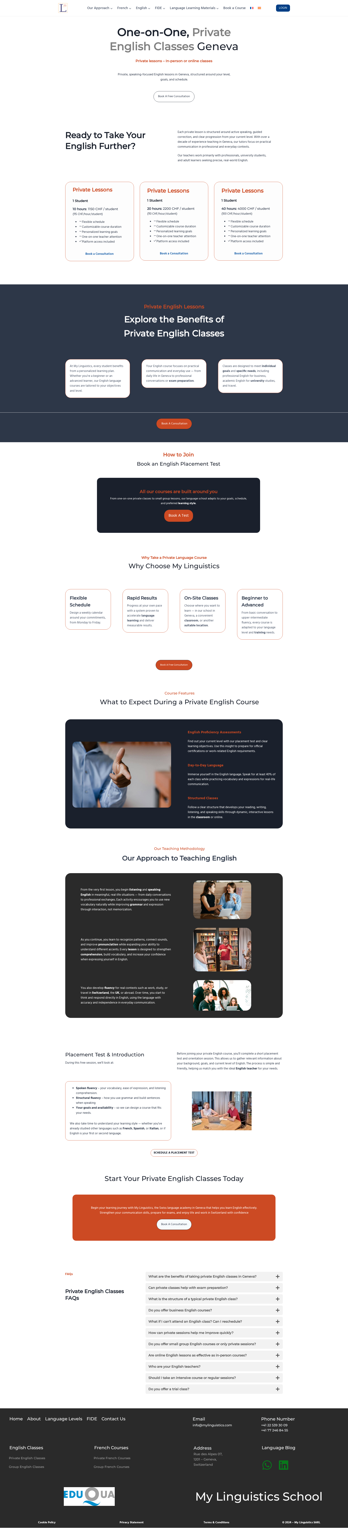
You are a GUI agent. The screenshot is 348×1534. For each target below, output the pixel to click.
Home (16, 1418)
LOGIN (283, 8)
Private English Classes (27, 1458)
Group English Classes (26, 1467)
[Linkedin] (283, 1465)
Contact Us (113, 1418)
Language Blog (278, 1447)
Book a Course (234, 8)
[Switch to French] (252, 8)
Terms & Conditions (216, 1522)
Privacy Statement (132, 1522)
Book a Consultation (99, 254)
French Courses (111, 1447)
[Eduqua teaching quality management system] (89, 1496)
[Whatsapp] (267, 1465)
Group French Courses (111, 1467)
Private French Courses (112, 1458)
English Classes (26, 1447)
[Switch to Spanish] (259, 8)
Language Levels (63, 1418)
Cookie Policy (47, 1522)
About (34, 1418)
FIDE (92, 1418)
